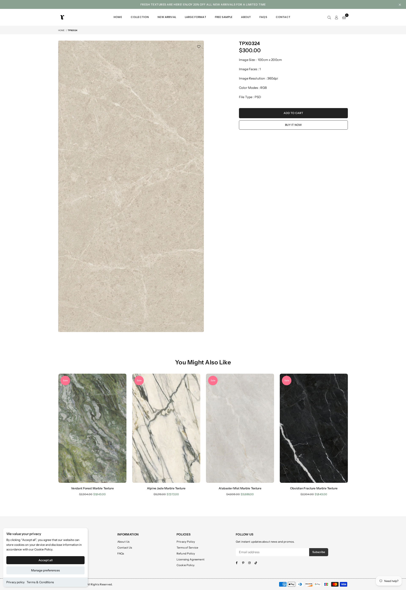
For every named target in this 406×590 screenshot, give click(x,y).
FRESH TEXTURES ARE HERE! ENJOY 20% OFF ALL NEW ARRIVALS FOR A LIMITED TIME (203, 4)
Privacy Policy (186, 541)
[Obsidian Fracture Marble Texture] (314, 428)
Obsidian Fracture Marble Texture (313, 488)
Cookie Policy (43, 549)
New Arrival (167, 17)
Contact (283, 17)
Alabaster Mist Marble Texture (240, 488)
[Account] (336, 17)
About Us (123, 541)
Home (118, 17)
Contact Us (124, 547)
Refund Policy (186, 553)
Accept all (45, 560)
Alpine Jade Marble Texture (166, 488)
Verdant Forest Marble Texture (92, 488)
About (246, 17)
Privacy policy (15, 582)
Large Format (195, 17)
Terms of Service (187, 547)
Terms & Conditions (40, 582)
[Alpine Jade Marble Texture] (166, 428)
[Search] (329, 17)
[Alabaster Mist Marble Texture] (240, 428)
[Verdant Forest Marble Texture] (92, 428)
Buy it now (293, 124)
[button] (344, 17)
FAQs (263, 17)
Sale (65, 380)
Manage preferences (45, 570)
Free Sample (224, 17)
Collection (140, 17)
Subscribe (318, 552)
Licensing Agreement (190, 559)
